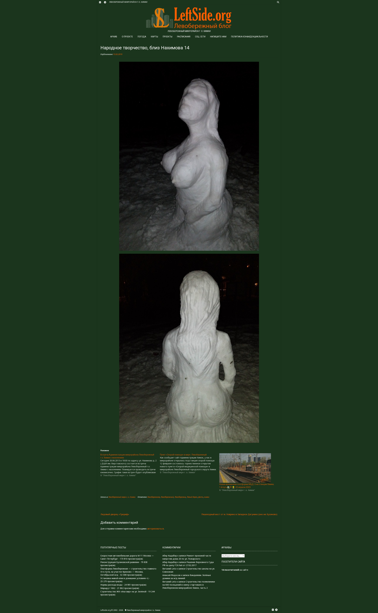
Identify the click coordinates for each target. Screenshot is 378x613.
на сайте (234, 569)
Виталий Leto (169, 568)
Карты (154, 36)
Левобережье (180, 497)
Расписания (183, 36)
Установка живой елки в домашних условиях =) (124, 578)
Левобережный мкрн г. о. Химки (121, 497)
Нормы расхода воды (111, 584)
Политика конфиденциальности (249, 36)
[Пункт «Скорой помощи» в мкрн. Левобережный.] (189, 463)
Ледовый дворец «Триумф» (115, 514)
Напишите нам (218, 36)
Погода (142, 36)
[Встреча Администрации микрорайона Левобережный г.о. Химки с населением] (130, 465)
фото (200, 497)
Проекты (167, 36)
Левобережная (153, 497)
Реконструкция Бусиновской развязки (119, 562)
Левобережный (167, 497)
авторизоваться (155, 528)
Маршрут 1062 (107, 588)
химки (206, 497)
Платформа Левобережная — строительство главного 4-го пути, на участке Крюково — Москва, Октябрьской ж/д (128, 571)
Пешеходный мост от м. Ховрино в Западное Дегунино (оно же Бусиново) (239, 514)
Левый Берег (192, 497)
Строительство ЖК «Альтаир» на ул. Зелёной (123, 591)
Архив (113, 36)
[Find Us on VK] (99, 2)
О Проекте (127, 36)
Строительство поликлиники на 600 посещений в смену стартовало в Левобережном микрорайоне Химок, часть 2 (188, 584)
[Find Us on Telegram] (104, 2)
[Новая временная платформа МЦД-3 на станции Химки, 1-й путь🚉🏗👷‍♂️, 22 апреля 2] (247, 468)
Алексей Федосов (171, 575)
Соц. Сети (200, 36)
